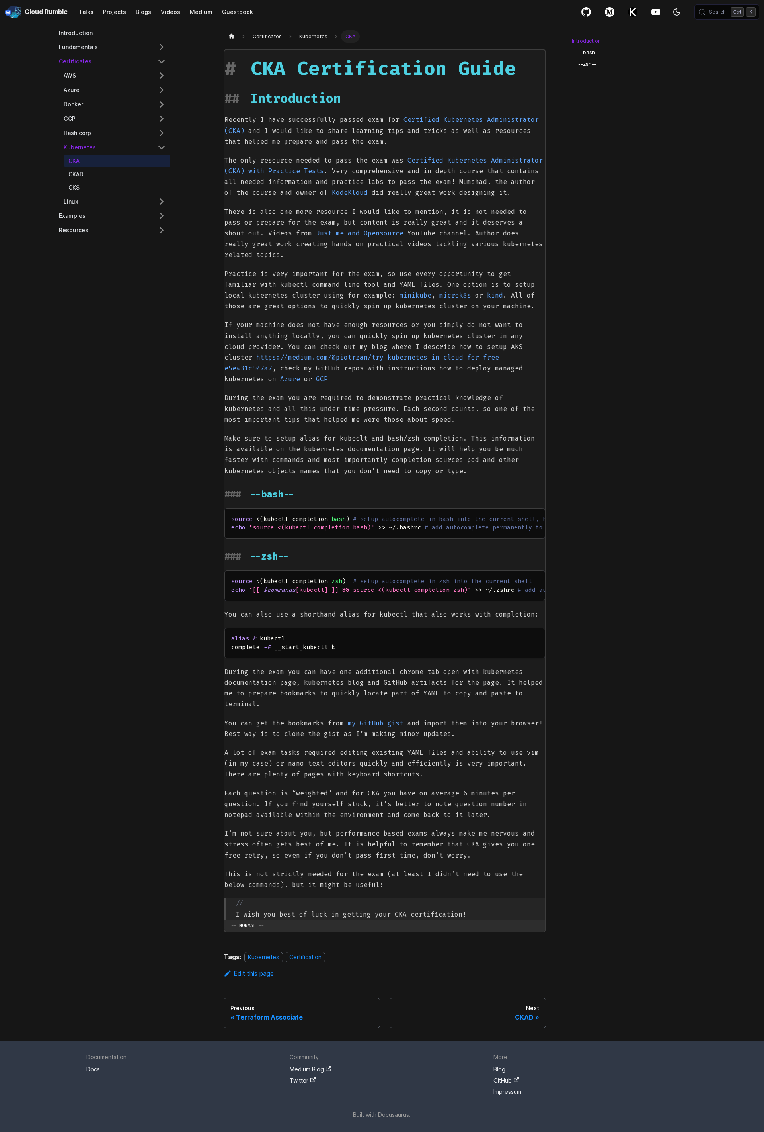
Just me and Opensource (359, 233)
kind (495, 295)
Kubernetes (263, 957)
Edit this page (254, 973)
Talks (86, 11)
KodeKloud (350, 192)
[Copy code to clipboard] (535, 518)
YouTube (655, 12)
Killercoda (632, 12)
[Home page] (231, 36)
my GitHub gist (375, 723)
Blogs (143, 11)
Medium (201, 11)
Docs (93, 1069)
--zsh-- (587, 64)
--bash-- (589, 52)
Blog (499, 1069)
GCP (322, 379)
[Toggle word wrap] (521, 518)
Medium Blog (307, 1069)
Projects (114, 11)
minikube (415, 295)
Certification (305, 957)
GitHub (586, 12)
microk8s (455, 295)
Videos (170, 11)
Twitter (299, 1080)
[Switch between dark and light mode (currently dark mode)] (676, 12)
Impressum (507, 1091)
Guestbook (237, 11)
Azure (290, 379)
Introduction (586, 41)
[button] (112, 47)
